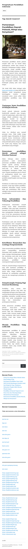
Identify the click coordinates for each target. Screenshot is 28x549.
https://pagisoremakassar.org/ (10, 513)
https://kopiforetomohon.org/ (10, 488)
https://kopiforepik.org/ (8, 484)
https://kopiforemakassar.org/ (10, 490)
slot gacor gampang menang (10, 465)
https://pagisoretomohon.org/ (10, 474)
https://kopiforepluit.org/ (9, 486)
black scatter (5, 446)
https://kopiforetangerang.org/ (10, 509)
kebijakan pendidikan (20, 352)
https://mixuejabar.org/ (8, 532)
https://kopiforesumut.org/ (9, 501)
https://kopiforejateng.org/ (9, 500)
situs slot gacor (6, 434)
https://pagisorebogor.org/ (9, 519)
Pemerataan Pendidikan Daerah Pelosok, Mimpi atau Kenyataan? (12, 28)
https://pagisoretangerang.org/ (10, 520)
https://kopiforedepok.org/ (9, 524)
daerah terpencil (11, 352)
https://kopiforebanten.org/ (9, 498)
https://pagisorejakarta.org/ (9, 515)
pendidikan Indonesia (18, 354)
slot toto (4, 430)
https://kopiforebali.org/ (9, 526)
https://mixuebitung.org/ (9, 505)
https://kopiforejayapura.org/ (10, 503)
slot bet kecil (5, 442)
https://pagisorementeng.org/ (10, 473)
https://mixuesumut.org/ (9, 534)
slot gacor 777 (6, 449)
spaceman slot (6, 453)
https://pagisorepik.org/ (8, 511)
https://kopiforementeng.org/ (10, 482)
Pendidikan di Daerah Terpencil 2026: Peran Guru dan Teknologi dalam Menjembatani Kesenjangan (14, 392)
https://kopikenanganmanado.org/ (11, 522)
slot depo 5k (5, 438)
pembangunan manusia (7, 354)
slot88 (4, 540)
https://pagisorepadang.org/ (10, 478)
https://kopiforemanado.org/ (10, 530)
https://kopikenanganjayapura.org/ (11, 507)
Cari (3, 363)
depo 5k (4, 423)
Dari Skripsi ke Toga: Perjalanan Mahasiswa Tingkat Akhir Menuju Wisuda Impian (13, 387)
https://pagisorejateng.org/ (9, 480)
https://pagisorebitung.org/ (9, 476)
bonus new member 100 (8, 90)
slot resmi (5, 469)
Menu (4, 10)
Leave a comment (6, 355)
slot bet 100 (5, 419)
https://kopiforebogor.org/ (9, 528)
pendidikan (14, 351)
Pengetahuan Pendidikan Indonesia (10, 545)
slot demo (5, 427)
